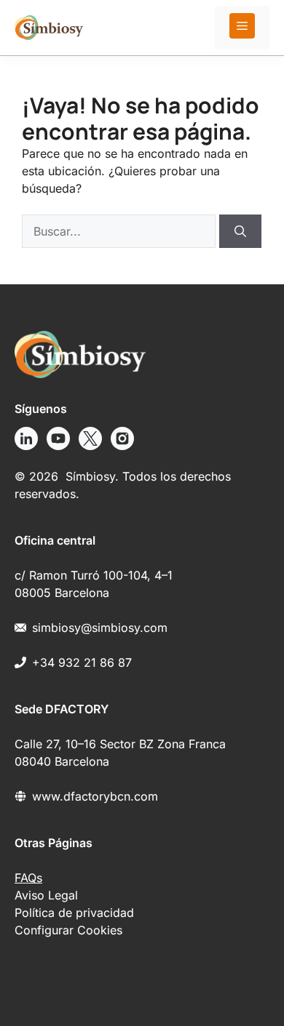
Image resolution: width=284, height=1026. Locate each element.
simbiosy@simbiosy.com (99, 627)
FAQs (28, 877)
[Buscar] (240, 231)
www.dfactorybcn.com (95, 796)
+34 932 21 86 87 (82, 662)
